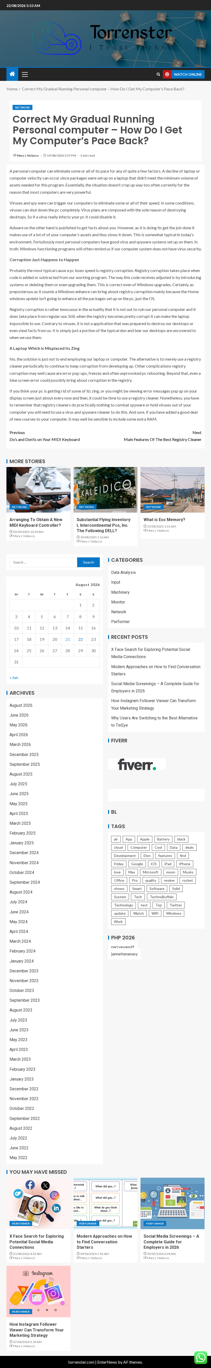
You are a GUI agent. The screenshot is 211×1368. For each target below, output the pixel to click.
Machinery (120, 592)
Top (158, 905)
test (144, 905)
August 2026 (21, 705)
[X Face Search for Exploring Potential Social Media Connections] (38, 1203)
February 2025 (23, 833)
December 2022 (24, 1088)
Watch (138, 913)
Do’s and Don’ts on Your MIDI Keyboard (45, 436)
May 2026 (19, 725)
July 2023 (18, 1020)
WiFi (155, 913)
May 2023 (19, 1039)
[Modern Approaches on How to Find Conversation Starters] (106, 1203)
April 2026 (19, 734)
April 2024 (19, 931)
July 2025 (18, 783)
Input (115, 582)
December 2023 (24, 970)
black (181, 839)
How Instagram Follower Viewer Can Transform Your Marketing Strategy (37, 1330)
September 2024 (25, 882)
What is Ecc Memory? (164, 519)
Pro (135, 880)
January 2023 (22, 1079)
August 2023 (21, 1010)
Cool (158, 847)
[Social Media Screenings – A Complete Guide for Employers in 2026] (172, 1203)
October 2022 (22, 1108)
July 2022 (18, 1138)
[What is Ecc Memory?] (172, 490)
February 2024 (23, 951)
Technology (123, 905)
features (165, 855)
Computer (138, 847)
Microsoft (151, 872)
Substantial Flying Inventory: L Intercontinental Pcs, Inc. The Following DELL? (104, 525)
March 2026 (20, 744)
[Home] (12, 74)
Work (118, 921)
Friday (119, 864)
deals (189, 847)
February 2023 (23, 1069)
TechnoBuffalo (162, 897)
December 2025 (24, 754)
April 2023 (19, 1049)
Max (131, 872)
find (183, 855)
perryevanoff (122, 946)
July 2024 (18, 901)
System (120, 897)
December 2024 (24, 852)
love (117, 872)
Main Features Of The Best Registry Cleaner (162, 436)
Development (125, 855)
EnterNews (107, 1361)
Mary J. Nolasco (28, 155)
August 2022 (21, 1128)
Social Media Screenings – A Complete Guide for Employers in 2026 (171, 1242)
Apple (145, 839)
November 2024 (24, 862)
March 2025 (20, 823)
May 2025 (19, 803)
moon (170, 872)
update (120, 913)
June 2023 (19, 1029)
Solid (176, 888)
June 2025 (19, 793)
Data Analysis (123, 572)
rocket (187, 880)
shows (119, 888)
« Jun (14, 677)
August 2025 (21, 774)
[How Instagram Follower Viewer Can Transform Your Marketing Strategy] (38, 1291)
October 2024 (22, 872)
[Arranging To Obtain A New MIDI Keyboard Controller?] (38, 490)
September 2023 (25, 1000)
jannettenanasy (124, 953)
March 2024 (20, 941)
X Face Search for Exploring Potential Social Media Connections (37, 1242)
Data (174, 847)
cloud (118, 847)
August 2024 (21, 892)
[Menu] (24, 74)
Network (22, 107)
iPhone (184, 864)
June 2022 (19, 1147)
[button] (24, 74)
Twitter (176, 905)
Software (157, 888)
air (116, 839)
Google (137, 864)
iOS (154, 864)
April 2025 (19, 813)
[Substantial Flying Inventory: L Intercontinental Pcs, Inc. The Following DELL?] (106, 490)
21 (67, 639)
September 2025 (25, 764)
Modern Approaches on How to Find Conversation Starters (104, 1242)
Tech (138, 897)
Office (119, 880)
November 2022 (24, 1098)
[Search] (158, 74)
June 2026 (19, 715)
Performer (120, 621)
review (169, 880)
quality (150, 880)
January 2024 (22, 961)
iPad (167, 864)
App (129, 839)
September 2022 (25, 1118)
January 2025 (22, 842)
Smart (137, 888)
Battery (163, 839)
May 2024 (19, 921)
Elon (147, 855)
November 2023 (24, 980)
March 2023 (20, 1059)
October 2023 (22, 990)
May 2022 (19, 1157)
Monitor (118, 602)
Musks (188, 872)
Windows (173, 913)
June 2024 (19, 912)
